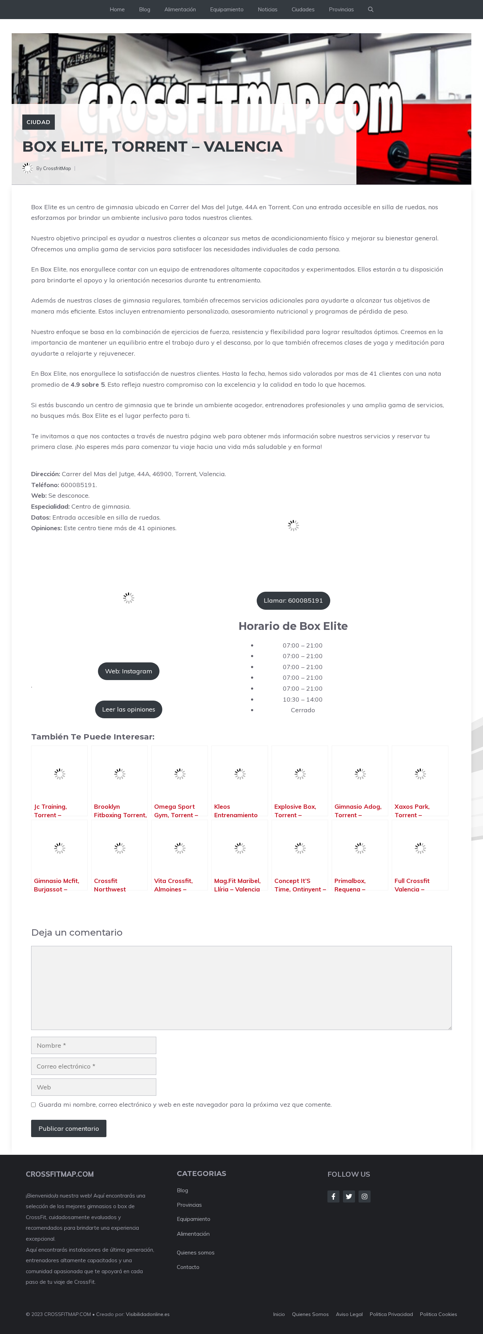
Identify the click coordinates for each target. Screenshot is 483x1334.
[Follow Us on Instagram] (365, 1196)
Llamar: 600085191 (293, 600)
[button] (370, 9)
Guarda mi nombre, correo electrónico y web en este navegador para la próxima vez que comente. (185, 1104)
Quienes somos (196, 1252)
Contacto (188, 1267)
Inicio (279, 1314)
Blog (144, 9)
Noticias (268, 9)
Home (117, 9)
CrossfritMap (57, 168)
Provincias (341, 9)
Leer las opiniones (128, 709)
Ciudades (303, 9)
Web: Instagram (128, 671)
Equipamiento (227, 9)
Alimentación (180, 9)
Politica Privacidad (391, 1314)
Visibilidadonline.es (148, 1314)
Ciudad (39, 121)
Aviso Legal (349, 1314)
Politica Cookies (438, 1314)
